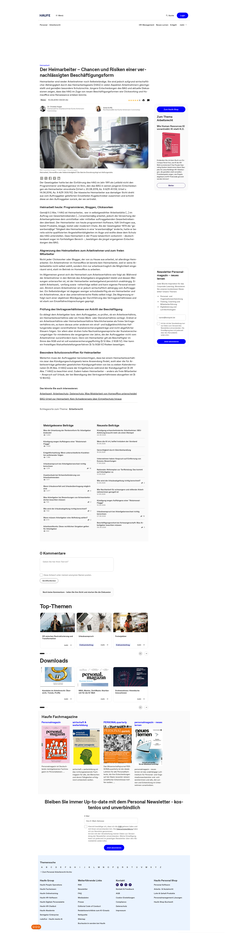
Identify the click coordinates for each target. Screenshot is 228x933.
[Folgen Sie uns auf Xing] (121, 884)
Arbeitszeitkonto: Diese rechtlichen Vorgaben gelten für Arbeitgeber (66, 527)
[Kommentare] (148, 100)
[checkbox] (41, 575)
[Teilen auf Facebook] (50, 178)
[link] (43, 24)
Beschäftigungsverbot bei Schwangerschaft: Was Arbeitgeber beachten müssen (120, 523)
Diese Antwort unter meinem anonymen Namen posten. (68, 575)
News (43, 100)
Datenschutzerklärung (124, 829)
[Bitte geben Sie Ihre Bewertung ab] (137, 100)
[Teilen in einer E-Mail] (42, 178)
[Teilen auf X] (46, 178)
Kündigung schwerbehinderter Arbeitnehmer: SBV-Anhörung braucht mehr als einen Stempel (119, 431)
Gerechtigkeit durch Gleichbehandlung (114, 450)
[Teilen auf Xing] (54, 178)
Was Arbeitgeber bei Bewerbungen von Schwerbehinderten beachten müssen (67, 498)
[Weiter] (146, 654)
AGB (120, 827)
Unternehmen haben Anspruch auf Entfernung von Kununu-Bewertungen (119, 459)
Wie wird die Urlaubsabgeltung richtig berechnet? (65, 508)
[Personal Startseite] (46, 15)
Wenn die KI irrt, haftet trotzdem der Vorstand (117, 441)
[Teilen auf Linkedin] (59, 178)
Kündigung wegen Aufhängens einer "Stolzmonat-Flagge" (65, 442)
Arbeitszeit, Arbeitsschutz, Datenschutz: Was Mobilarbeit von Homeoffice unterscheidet (88, 393)
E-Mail (86, 816)
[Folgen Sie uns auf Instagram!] (125, 884)
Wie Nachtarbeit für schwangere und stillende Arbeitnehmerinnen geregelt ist (120, 490)
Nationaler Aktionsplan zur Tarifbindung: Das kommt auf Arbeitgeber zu (120, 470)
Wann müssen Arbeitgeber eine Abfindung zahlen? (65, 517)
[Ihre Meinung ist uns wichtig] (36, 927)
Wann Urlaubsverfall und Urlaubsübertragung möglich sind (66, 487)
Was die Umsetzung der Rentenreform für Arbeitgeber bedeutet (67, 431)
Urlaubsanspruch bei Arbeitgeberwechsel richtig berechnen (64, 465)
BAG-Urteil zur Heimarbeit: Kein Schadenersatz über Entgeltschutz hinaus (81, 398)
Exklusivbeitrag (86, 645)
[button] (182, 15)
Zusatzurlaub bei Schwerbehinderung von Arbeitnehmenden (61, 476)
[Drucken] (143, 100)
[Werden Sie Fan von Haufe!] (130, 884)
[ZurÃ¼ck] (140, 653)
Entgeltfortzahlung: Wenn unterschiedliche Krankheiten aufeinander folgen (66, 453)
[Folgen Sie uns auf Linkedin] (117, 884)
